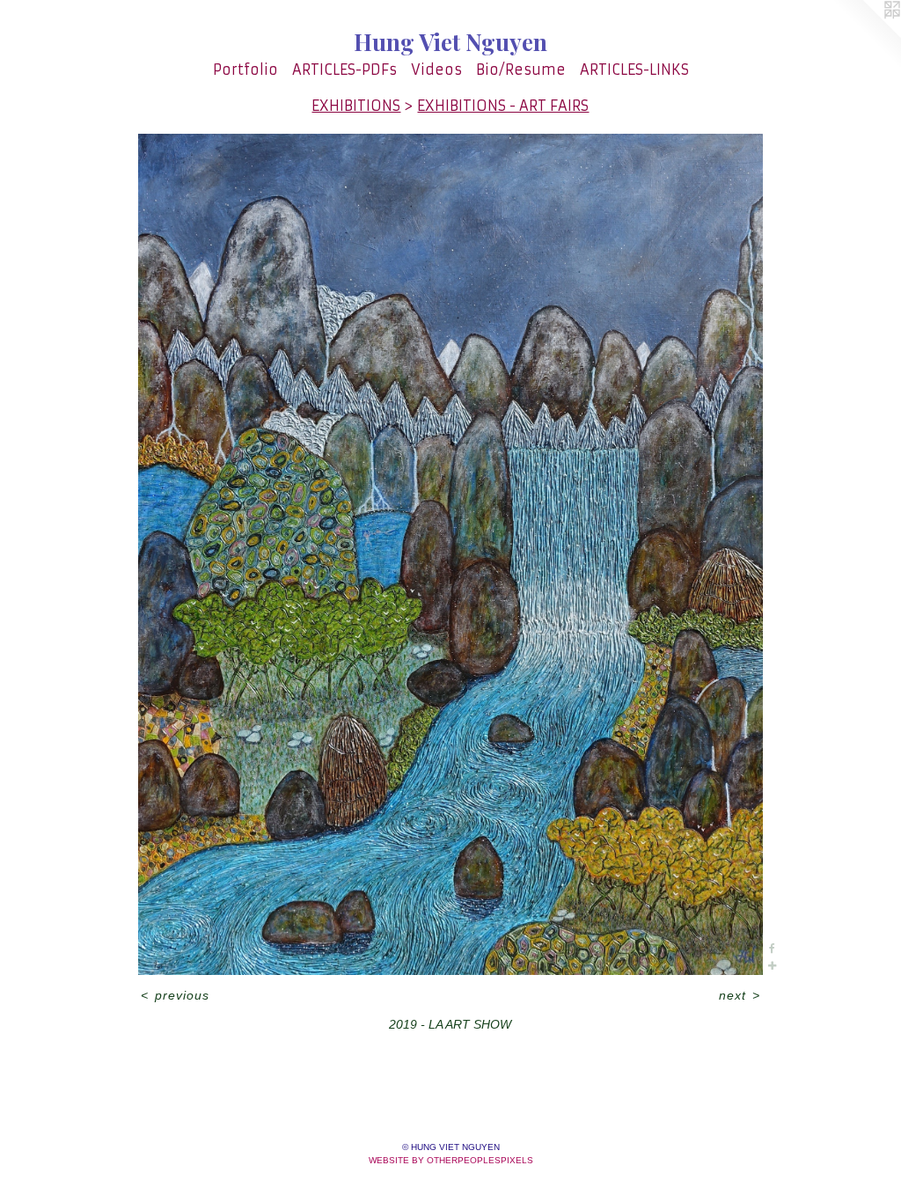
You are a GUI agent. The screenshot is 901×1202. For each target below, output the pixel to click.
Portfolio (245, 69)
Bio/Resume (521, 69)
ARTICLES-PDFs (344, 69)
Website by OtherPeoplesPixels (451, 1160)
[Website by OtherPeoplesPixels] (866, 35)
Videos (436, 69)
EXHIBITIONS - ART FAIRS (503, 105)
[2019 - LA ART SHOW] (450, 554)
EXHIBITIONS (355, 105)
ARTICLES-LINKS (634, 69)
